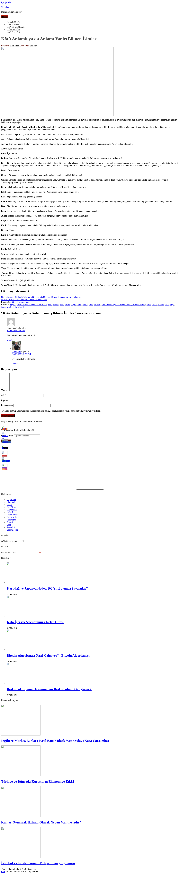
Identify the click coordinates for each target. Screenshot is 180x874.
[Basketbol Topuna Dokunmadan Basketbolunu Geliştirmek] (17, 683)
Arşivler (4, 541)
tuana (3, 307)
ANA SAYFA (13, 22)
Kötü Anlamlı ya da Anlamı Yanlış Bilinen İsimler (123, 304)
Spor (9, 525)
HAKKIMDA (13, 24)
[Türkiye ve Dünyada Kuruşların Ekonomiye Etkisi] (20, 775)
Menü (4, 17)
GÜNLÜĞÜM (13, 29)
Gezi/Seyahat (13, 507)
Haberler (10, 512)
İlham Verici (12, 514)
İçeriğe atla (6, 2)
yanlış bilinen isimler (16, 307)
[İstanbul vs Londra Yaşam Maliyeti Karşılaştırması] (20, 857)
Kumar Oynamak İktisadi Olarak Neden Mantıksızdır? (41, 822)
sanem (161, 304)
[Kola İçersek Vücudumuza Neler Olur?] (17, 616)
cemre (55, 304)
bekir (50, 304)
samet (154, 304)
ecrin (62, 304)
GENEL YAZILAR (15, 27)
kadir (91, 304)
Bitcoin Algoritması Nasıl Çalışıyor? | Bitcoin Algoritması (48, 655)
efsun (67, 304)
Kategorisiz (12, 517)
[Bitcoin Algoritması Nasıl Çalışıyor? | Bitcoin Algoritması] (17, 649)
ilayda (73, 304)
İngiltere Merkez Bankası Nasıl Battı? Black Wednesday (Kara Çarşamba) (55, 741)
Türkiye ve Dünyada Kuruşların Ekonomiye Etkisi (37, 781)
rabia (149, 304)
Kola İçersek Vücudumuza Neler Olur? (35, 622)
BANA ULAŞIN (14, 32)
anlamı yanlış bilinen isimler (29, 304)
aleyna (12, 304)
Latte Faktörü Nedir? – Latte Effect (24, 299)
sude (167, 304)
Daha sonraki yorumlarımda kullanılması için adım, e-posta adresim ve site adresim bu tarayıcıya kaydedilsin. (52, 411)
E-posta (5, 400)
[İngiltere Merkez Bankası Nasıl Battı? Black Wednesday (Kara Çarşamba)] (20, 735)
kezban (97, 304)
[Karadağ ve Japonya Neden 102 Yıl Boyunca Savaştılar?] (17, 582)
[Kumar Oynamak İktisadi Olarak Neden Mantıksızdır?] (20, 816)
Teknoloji (11, 527)
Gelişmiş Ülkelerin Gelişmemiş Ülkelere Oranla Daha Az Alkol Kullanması (41, 297)
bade (44, 304)
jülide (85, 304)
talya (172, 304)
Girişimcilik (12, 509)
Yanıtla (10, 340)
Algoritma (11, 499)
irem (79, 304)
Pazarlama (11, 520)
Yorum (5, 390)
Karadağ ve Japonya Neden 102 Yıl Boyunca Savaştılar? (47, 588)
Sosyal (10, 522)
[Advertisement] (85, 464)
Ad (3, 395)
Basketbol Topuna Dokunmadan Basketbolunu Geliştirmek (49, 689)
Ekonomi (11, 502)
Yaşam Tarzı (24, 302)
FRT (3, 871)
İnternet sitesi (7, 405)
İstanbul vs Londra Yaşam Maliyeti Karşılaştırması (38, 863)
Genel (15, 302)
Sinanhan (5, 7)
